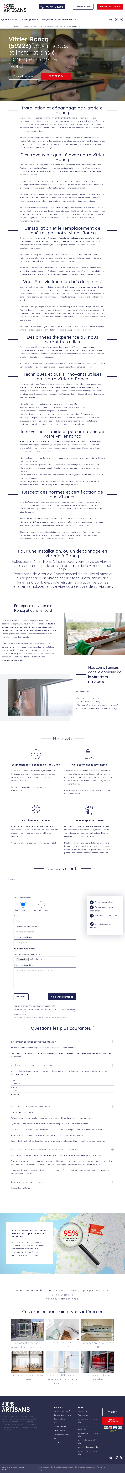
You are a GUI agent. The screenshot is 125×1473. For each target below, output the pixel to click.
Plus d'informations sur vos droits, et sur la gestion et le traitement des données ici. (41, 1017)
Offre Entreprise (60, 1431)
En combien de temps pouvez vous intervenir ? (34, 1041)
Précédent (21, 997)
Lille (70, 124)
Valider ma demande (62, 996)
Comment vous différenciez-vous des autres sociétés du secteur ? (43, 1149)
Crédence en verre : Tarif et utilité (97, 1345)
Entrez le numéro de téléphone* (27, 926)
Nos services (83, 1458)
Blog (55, 1423)
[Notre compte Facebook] (116, 19)
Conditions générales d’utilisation (62, 1467)
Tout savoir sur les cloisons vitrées (27, 1377)
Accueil (10, 26)
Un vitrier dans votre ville (88, 1447)
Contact (57, 1442)
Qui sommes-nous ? (9, 20)
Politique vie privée (44, 1470)
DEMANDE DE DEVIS (83, 6)
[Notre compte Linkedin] (110, 19)
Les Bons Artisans (11, 1467)
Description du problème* (24, 965)
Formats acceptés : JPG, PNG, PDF (28, 954)
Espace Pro (82, 1411)
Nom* (16, 915)
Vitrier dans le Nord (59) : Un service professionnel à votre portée (43, 26)
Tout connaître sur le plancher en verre (62, 1344)
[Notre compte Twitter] (121, 19)
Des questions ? (49, 20)
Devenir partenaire (61, 1435)
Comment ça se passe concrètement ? (30, 1106)
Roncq (72, 118)
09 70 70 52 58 (54, 6)
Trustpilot (12, 879)
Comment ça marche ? (29, 20)
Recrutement (83, 1415)
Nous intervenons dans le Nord (26, 1182)
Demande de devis (23, 76)
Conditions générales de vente (85, 1467)
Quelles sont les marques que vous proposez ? (34, 1065)
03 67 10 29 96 (56, 76)
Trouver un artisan (67, 20)
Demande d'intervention (110, 6)
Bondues (64, 124)
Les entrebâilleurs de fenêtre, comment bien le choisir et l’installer (62, 1379)
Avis (55, 1438)
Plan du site (101, 1467)
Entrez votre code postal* (24, 937)
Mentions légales (43, 1467)
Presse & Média (60, 1427)
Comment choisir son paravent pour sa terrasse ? (27, 1345)
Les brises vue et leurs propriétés (97, 1377)
